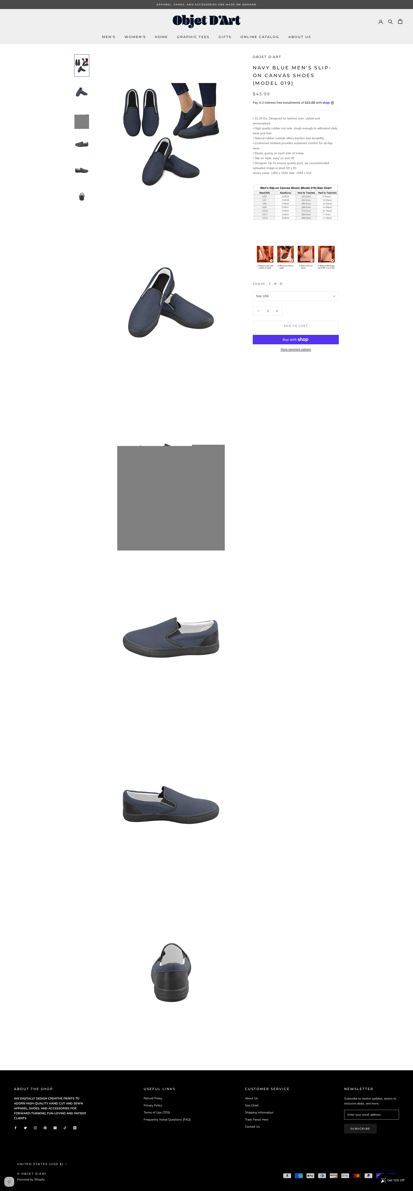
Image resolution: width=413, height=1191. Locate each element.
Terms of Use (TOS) (157, 1112)
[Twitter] (275, 283)
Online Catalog (259, 37)
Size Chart (252, 1105)
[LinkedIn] (74, 1127)
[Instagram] (35, 1127)
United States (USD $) (40, 1164)
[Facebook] (269, 283)
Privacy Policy (153, 1105)
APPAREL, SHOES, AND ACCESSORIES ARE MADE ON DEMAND (206, 4)
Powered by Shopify (31, 1179)
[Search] (390, 21)
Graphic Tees (193, 37)
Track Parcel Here (256, 1120)
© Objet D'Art (32, 1173)
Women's (135, 37)
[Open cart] (400, 21)
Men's (109, 37)
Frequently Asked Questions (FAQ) (167, 1120)
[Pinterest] (281, 283)
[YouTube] (55, 1127)
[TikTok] (64, 1127)
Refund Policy (153, 1098)
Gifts (225, 37)
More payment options (296, 349)
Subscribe (360, 1128)
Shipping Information (259, 1112)
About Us (299, 37)
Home (161, 37)
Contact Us (252, 1127)
